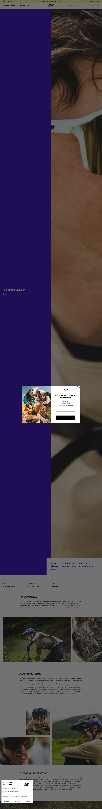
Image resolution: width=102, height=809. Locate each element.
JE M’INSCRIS (66, 418)
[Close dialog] (78, 387)
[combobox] (65, 413)
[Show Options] (74, 413)
